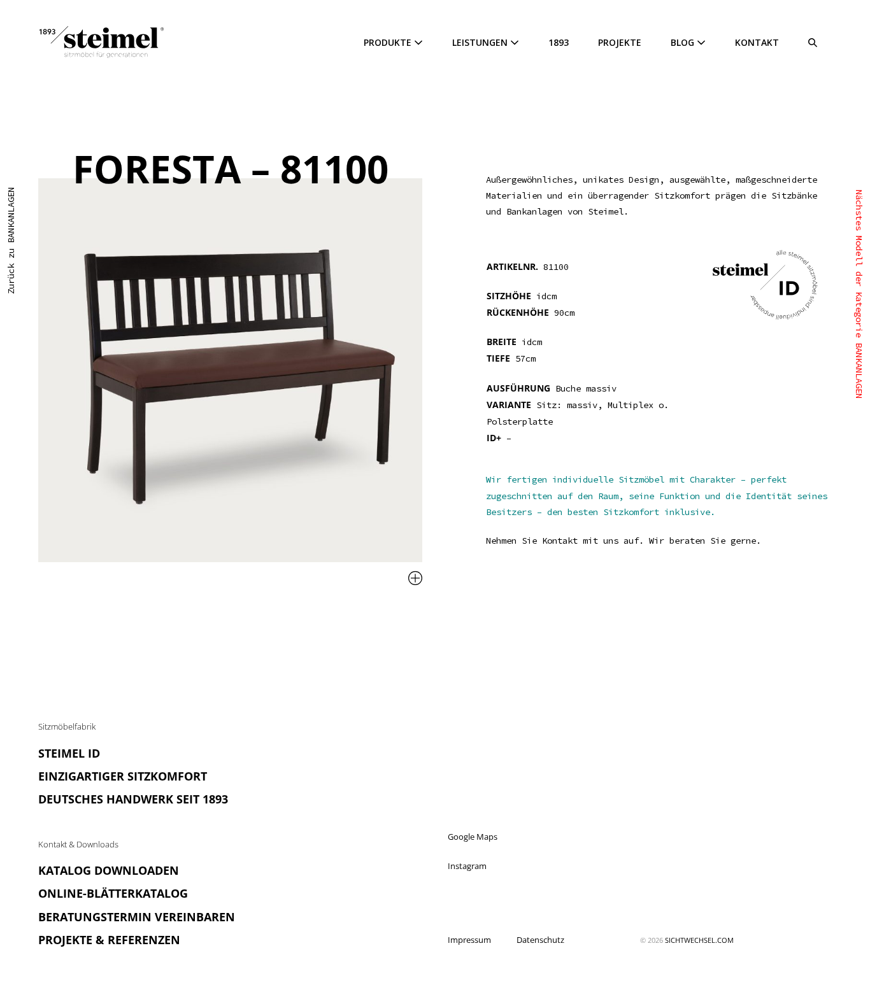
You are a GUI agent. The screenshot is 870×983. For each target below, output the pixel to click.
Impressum (469, 939)
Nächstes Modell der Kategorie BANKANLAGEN (859, 294)
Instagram (467, 866)
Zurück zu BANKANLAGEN (11, 240)
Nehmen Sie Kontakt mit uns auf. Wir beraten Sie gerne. (623, 540)
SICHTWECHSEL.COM (699, 940)
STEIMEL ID (69, 753)
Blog (684, 42)
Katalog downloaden (108, 870)
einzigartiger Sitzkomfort (122, 776)
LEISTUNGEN (481, 42)
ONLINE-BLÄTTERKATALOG (113, 893)
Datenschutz (540, 939)
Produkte (389, 42)
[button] (813, 42)
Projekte (619, 42)
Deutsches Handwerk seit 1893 (133, 799)
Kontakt (757, 42)
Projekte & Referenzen (109, 939)
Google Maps (472, 836)
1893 (558, 42)
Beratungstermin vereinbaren (136, 916)
